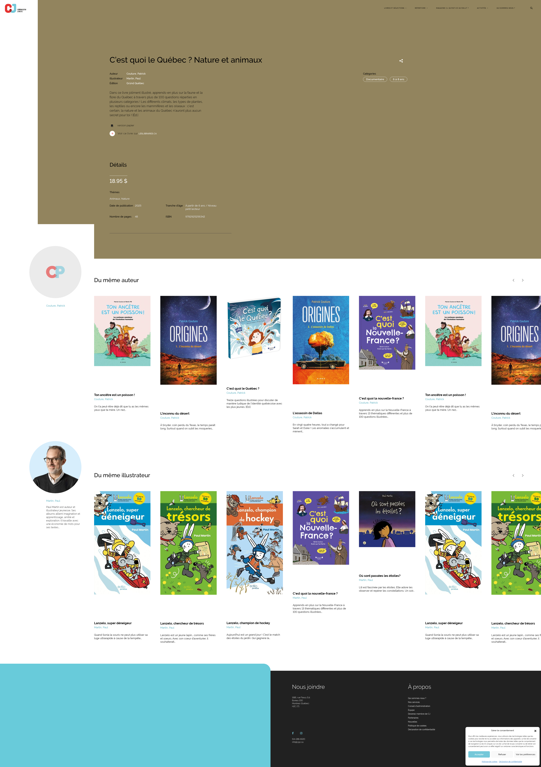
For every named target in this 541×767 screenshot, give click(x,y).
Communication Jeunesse (15, 8)
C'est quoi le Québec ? (243, 388)
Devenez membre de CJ (419, 714)
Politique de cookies (489, 762)
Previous (513, 280)
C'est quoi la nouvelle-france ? (381, 398)
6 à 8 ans (398, 79)
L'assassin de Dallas (307, 413)
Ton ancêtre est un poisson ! (114, 395)
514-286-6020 (298, 739)
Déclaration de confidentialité (510, 762)
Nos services (414, 702)
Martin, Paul (134, 78)
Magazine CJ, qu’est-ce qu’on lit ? (452, 8)
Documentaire (375, 79)
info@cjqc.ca (297, 742)
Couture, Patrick (136, 73)
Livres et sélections (394, 8)
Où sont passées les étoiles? (380, 576)
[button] (535, 730)
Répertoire (420, 8)
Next (522, 280)
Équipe (411, 710)
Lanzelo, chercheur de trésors (182, 623)
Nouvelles (412, 722)
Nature (125, 198)
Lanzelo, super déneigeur (113, 623)
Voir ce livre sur (137, 133)
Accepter (479, 754)
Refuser (502, 754)
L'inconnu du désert (174, 413)
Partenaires (413, 718)
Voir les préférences (525, 754)
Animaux (115, 198)
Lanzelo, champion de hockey (248, 623)
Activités (481, 8)
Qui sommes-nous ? (506, 8)
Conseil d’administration (419, 706)
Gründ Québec (135, 83)
